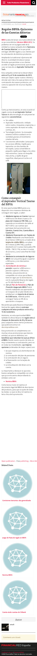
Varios (31, 22)
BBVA (3, 20)
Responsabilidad (19, 652)
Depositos (11, 22)
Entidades (18, 22)
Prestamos (25, 22)
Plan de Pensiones (19, 285)
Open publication (8, 461)
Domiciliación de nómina (15, 266)
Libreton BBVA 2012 (24, 42)
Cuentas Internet (6, 21)
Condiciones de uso (7, 652)
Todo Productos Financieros (18, 3)
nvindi (24, 24)
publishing (24, 461)
